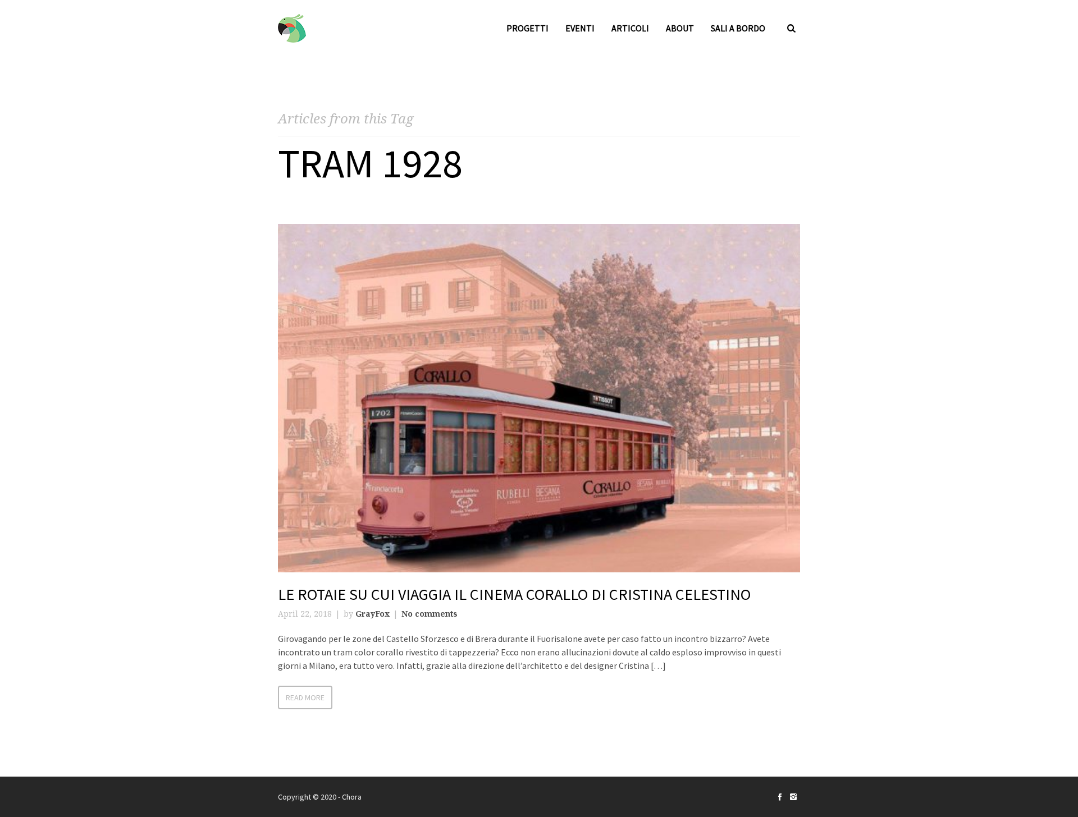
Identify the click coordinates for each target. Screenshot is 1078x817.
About (680, 28)
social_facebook (780, 797)
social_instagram (793, 797)
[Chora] (292, 28)
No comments (429, 613)
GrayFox (372, 613)
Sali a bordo (738, 28)
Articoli (630, 28)
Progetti (527, 28)
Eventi (580, 28)
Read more (305, 697)
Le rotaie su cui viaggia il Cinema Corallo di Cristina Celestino (514, 594)
